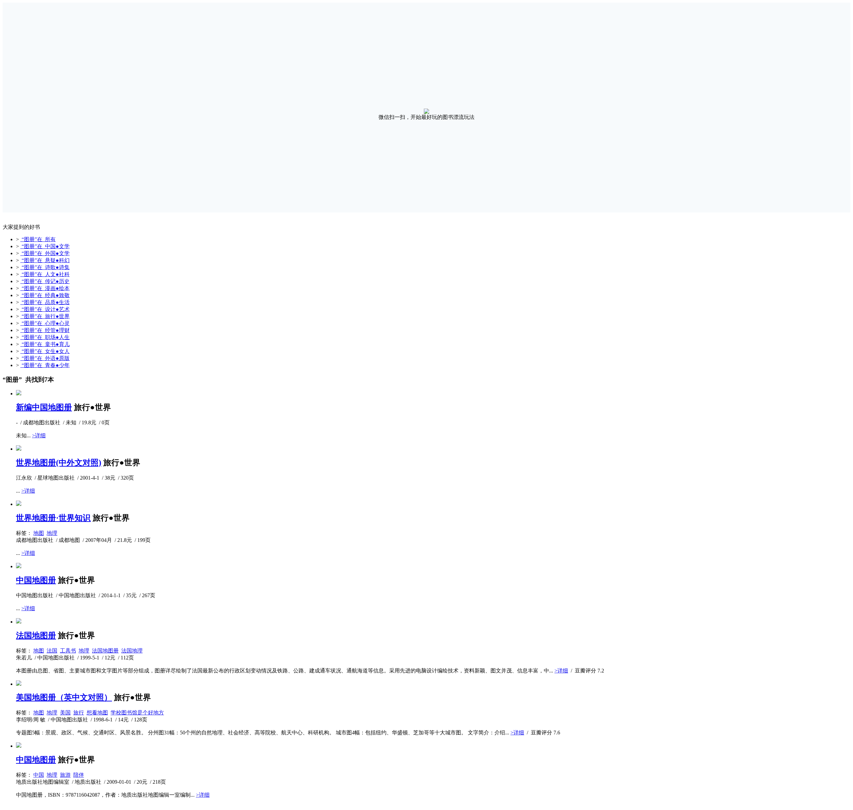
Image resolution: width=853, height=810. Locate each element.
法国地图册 (36, 635)
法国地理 (132, 650)
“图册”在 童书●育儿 (45, 344)
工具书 (68, 650)
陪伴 (78, 775)
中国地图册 (36, 580)
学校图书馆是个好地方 (137, 712)
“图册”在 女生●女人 (45, 351)
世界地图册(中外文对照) (58, 462)
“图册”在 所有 (38, 239)
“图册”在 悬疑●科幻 (45, 260)
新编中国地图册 (44, 407)
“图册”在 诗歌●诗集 (45, 267)
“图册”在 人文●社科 (45, 274)
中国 (38, 775)
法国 (52, 650)
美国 (65, 712)
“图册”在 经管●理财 (45, 330)
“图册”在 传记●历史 (45, 281)
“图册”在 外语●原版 (45, 358)
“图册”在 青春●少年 (45, 365)
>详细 (39, 435)
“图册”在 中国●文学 (45, 246)
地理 (52, 533)
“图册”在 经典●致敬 (45, 295)
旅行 (78, 712)
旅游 (65, 775)
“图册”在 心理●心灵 (45, 323)
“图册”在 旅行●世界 (45, 316)
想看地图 (97, 712)
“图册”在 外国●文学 (45, 253)
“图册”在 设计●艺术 (45, 309)
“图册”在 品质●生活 (45, 302)
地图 (38, 533)
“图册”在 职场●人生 (45, 337)
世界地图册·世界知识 (53, 518)
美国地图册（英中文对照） (64, 697)
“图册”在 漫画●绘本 (45, 288)
